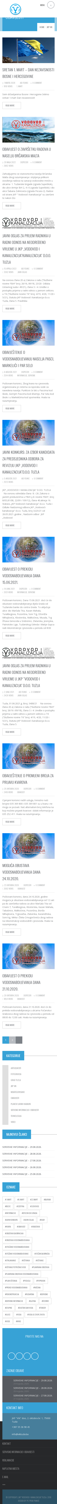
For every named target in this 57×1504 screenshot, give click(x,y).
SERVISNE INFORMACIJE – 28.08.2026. (21, 1153)
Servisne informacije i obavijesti (25, 1109)
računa (37, 1287)
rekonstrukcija (12, 1294)
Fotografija (16, 1074)
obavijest (21, 792)
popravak (41, 1280)
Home (42, 27)
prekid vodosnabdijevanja (16, 1287)
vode (8, 1321)
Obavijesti (15, 1098)
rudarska (30, 1294)
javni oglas (22, 272)
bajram (48, 1199)
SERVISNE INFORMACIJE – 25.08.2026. (21, 1174)
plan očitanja (11, 1280)
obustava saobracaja (14, 1233)
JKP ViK (49, 27)
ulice (8, 1314)
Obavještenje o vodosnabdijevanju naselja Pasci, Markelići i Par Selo (28, 358)
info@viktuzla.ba (20, 1434)
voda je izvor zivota (36, 1314)
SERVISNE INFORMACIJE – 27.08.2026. (21, 1160)
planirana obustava (41, 1267)
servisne (31, 375)
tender (43, 1307)
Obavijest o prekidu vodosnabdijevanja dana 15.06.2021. (21, 575)
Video (13, 1121)
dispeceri (24, 162)
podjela (27, 1280)
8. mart (21, 1199)
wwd (19, 1321)
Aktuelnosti (16, 1068)
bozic (8, 1206)
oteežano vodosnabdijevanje (17, 1247)
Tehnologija (16, 1115)
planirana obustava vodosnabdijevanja (22, 1274)
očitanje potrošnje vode (16, 1267)
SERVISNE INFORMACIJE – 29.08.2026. (21, 1146)
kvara (8, 1226)
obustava (36, 1226)
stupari (46, 1301)
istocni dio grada (30, 1213)
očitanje (40, 1260)
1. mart (19, 86)
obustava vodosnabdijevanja (18, 1240)
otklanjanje (11, 1260)
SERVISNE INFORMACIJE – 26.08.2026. (21, 1167)
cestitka (21, 1206)
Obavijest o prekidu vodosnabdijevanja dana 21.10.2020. (21, 982)
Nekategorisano (18, 1092)
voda (19, 1314)
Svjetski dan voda (26, 1307)
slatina (33, 1301)
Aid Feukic (24, 82)
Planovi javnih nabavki (21, 1104)
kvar (43, 1219)
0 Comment (37, 82)
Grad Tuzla (16, 1080)
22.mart (34, 1199)
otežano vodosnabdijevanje (17, 1253)
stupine (9, 1307)
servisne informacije (14, 1301)
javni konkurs (12, 1219)
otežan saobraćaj (42, 1253)
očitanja (26, 1260)
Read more (10, 105)
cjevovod (35, 1206)
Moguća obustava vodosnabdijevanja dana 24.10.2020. (21, 871)
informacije (22, 375)
